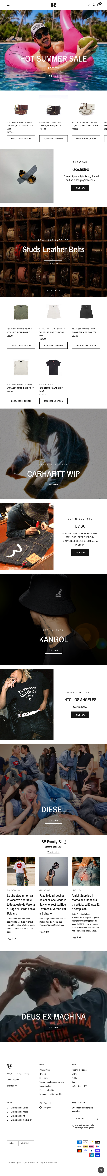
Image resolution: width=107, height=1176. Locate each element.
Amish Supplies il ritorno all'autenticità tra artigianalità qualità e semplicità (85, 902)
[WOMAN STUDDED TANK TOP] (86, 311)
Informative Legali (46, 1086)
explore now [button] (12, 1086)
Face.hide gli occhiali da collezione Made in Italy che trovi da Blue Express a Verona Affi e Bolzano (52, 904)
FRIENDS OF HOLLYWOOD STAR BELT (20, 127)
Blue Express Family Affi (16, 1115)
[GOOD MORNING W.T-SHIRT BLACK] (53, 367)
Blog (73, 1081)
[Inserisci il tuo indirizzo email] (97, 1119)
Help (74, 1064)
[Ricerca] (94, 5)
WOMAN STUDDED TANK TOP (84, 332)
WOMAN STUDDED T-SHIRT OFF (20, 388)
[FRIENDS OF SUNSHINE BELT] (53, 105)
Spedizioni (43, 1077)
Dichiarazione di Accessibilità (50, 1094)
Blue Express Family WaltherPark (19, 1119)
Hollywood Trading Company (19, 122)
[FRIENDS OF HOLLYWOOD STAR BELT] (21, 105)
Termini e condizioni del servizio (51, 1081)
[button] (53, 76)
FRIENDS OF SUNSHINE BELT (51, 125)
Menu (41, 1064)
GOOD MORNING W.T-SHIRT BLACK (51, 390)
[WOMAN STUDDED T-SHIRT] (21, 311)
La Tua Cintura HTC (79, 1086)
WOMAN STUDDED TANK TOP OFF (51, 334)
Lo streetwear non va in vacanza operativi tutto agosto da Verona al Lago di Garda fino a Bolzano (21, 904)
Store (9, 1102)
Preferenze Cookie (46, 1090)
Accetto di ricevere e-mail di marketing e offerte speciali (84, 1126)
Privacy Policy (44, 1069)
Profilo (74, 1077)
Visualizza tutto (54, 852)
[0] (98, 5)
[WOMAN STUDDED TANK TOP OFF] (53, 311)
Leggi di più (11, 938)
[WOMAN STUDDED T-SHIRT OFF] (21, 367)
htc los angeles (46, 385)
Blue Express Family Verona (17, 1107)
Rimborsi (42, 1073)
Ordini (74, 1073)
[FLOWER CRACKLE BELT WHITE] (86, 105)
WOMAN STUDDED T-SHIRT (18, 332)
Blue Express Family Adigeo (17, 1111)
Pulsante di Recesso (79, 1069)
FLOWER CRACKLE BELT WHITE (85, 125)
